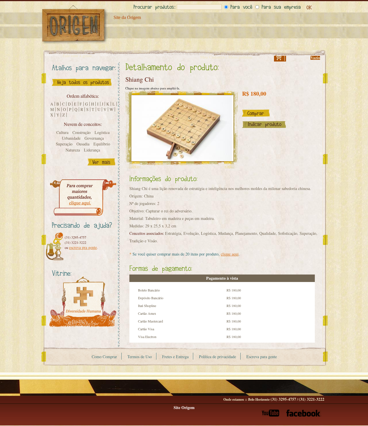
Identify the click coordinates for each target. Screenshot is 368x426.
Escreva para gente (261, 356)
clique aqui (230, 254)
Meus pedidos (240, 57)
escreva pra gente (83, 247)
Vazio (315, 58)
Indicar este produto (264, 124)
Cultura (62, 132)
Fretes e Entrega (175, 356)
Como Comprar (104, 356)
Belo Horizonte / (286, 399)
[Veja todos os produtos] (81, 87)
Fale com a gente (77, 56)
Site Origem (184, 407)
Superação (64, 144)
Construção (81, 132)
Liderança (92, 150)
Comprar (256, 113)
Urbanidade (71, 138)
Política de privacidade (217, 356)
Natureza (73, 150)
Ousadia (82, 144)
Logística (102, 132)
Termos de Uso (139, 356)
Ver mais (101, 162)
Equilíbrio (101, 144)
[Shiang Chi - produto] (182, 128)
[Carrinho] (280, 59)
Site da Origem (127, 17)
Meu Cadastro (212, 57)
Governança (94, 138)
